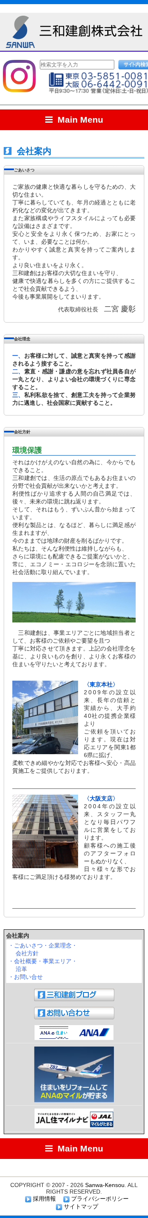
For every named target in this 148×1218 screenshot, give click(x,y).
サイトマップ (80, 1206)
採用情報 (43, 1198)
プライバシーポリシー (99, 1198)
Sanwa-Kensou (105, 1185)
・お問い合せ (25, 976)
